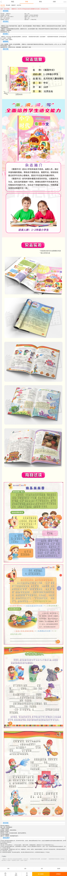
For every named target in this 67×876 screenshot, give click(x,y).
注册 (25, 868)
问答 (54, 1)
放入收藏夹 (41, 874)
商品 (12, 1)
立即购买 (58, 874)
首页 (42, 868)
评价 (40, 1)
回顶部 (58, 868)
